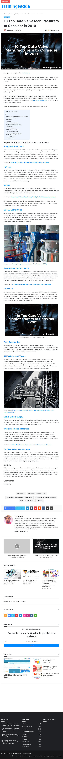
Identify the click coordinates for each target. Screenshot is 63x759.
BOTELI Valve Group (13, 123)
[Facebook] (17, 531)
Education (25, 729)
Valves (40, 501)
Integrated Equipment (13, 118)
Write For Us (38, 756)
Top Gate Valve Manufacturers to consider (17, 116)
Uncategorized (27, 744)
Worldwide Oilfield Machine (15, 133)
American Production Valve (14, 124)
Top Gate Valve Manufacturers (46, 497)
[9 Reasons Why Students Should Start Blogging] (37, 668)
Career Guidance (29, 731)
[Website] (15, 531)
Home (6, 14)
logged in (13, 601)
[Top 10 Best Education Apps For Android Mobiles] (12, 574)
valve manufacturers (27, 501)
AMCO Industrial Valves (14, 129)
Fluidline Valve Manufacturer (15, 134)
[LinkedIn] (21, 531)
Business (25, 724)
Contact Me (31, 756)
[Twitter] (19, 531)
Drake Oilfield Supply (13, 131)
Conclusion (13, 136)
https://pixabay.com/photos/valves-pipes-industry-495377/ (29, 264)
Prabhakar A (10, 30)
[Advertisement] (31, 698)
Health (25, 739)
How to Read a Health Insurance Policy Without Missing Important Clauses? (11, 730)
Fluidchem (10, 126)
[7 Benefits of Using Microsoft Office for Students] (37, 676)
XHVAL (9, 121)
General (25, 736)
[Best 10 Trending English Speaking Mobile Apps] (31, 574)
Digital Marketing (27, 726)
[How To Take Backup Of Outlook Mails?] (37, 661)
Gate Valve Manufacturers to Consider (20, 497)
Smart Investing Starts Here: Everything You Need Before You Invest (10, 735)
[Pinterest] (25, 531)
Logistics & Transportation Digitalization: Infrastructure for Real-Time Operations (10, 741)
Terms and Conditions (55, 756)
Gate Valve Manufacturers (37, 494)
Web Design (26, 746)
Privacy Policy (45, 756)
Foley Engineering (12, 128)
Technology (12, 14)
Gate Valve (21, 494)
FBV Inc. (10, 119)
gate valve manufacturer (40, 100)
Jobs (25, 734)
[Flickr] (23, 531)
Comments (11, 138)
